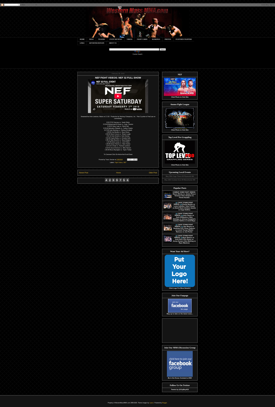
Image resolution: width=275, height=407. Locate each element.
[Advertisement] (137, 63)
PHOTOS (168, 39)
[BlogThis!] (130, 160)
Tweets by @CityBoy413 (180, 389)
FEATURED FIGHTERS (184, 39)
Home (118, 173)
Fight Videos (119, 162)
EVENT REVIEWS (116, 39)
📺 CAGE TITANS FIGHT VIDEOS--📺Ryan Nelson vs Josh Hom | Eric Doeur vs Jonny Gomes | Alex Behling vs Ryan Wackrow (184, 239)
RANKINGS (156, 39)
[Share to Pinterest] (136, 160)
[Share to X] (132, 160)
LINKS (82, 43)
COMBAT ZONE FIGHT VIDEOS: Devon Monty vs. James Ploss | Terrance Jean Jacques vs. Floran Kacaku (184, 194)
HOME (82, 39)
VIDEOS (129, 39)
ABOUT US (113, 43)
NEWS (91, 39)
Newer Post (83, 173)
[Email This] (128, 160)
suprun (151, 403)
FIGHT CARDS (142, 39)
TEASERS (101, 39)
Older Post (153, 173)
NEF (125, 162)
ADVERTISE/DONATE (96, 43)
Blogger (164, 403)
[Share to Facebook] (134, 160)
